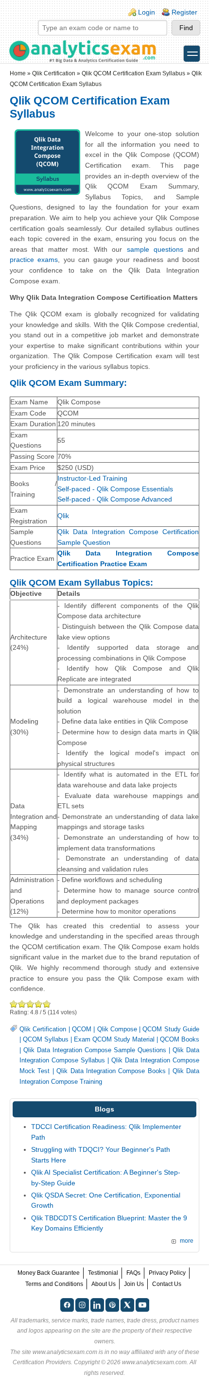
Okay (22, 1003)
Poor (14, 1003)
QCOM (81, 1029)
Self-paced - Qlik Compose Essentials (115, 489)
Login (146, 12)
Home (18, 73)
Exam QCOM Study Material (114, 1039)
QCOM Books (179, 1039)
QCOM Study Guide (170, 1029)
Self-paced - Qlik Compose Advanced (114, 499)
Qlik (63, 516)
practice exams (34, 259)
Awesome (46, 1003)
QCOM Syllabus (46, 1039)
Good (30, 1003)
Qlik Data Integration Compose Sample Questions (94, 1050)
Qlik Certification (53, 73)
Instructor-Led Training (92, 478)
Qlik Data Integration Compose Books (111, 1071)
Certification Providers (42, 1362)
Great (39, 1003)
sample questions (155, 249)
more (186, 1241)
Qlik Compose (117, 1029)
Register (184, 12)
